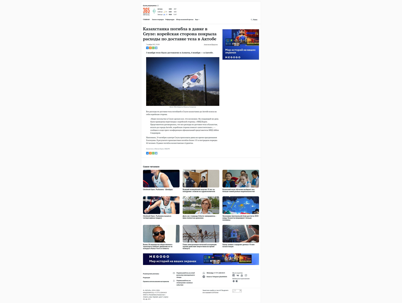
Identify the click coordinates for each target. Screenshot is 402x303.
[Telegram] (156, 48)
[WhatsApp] (153, 48)
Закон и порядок (158, 19)
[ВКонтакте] (147, 48)
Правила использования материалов (156, 281)
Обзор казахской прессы (184, 19)
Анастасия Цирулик (211, 44)
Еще (196, 19)
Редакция (146, 277)
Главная (146, 19)
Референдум (169, 19)
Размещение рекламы (151, 274)
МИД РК (167, 149)
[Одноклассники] (150, 48)
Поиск (255, 19)
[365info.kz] (148, 12)
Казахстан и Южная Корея (155, 149)
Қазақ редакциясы (150, 5)
